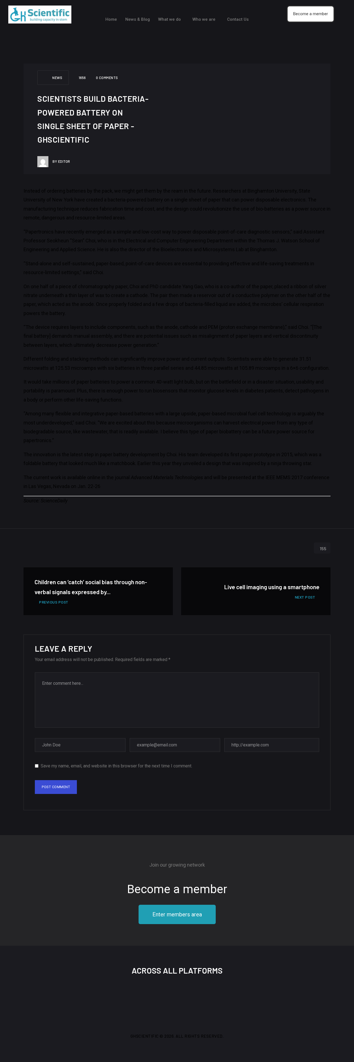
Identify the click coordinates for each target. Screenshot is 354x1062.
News (57, 77)
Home (111, 19)
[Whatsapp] (204, 1001)
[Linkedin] (186, 1001)
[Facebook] (131, 1001)
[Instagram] (168, 1001)
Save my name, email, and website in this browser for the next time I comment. (116, 766)
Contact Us (238, 19)
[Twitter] (150, 1001)
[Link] (223, 1001)
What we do (169, 19)
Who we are (203, 19)
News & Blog (137, 19)
